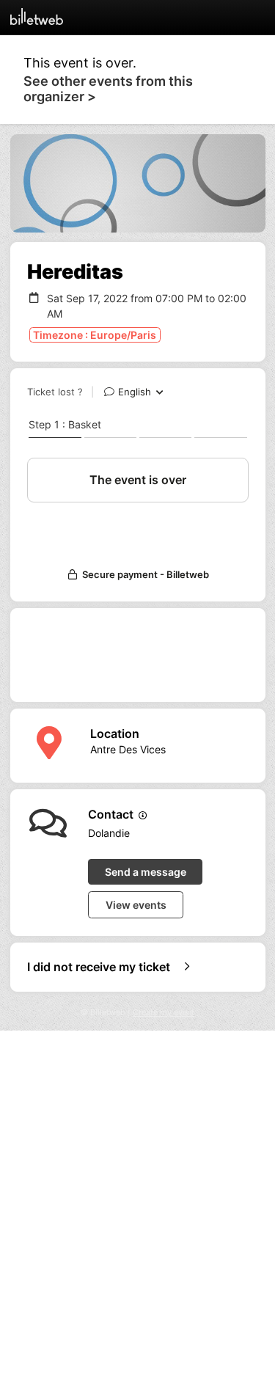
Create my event (163, 1012)
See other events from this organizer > (108, 88)
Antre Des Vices (128, 749)
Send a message (145, 872)
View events (136, 905)
